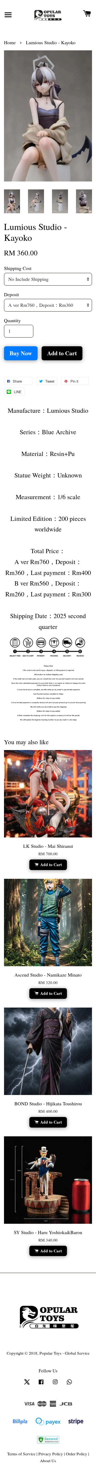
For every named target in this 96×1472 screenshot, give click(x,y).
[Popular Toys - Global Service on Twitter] (27, 1384)
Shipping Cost (17, 268)
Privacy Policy (50, 1453)
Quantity (12, 320)
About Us (48, 1460)
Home (10, 42)
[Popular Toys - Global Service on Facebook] (41, 1384)
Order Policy (76, 1453)
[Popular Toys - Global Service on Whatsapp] (69, 1384)
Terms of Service (21, 1453)
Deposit (11, 294)
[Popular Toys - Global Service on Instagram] (55, 1384)
